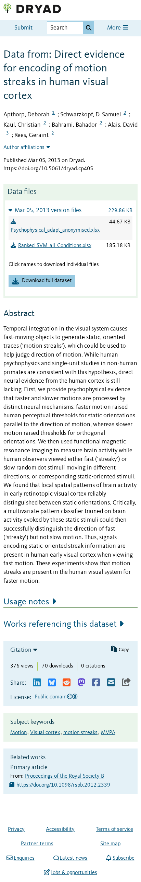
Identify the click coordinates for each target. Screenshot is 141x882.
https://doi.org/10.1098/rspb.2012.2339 (63, 785)
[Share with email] (111, 683)
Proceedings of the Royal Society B (64, 776)
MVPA (108, 732)
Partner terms (37, 844)
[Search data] (88, 27)
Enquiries (24, 858)
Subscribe (123, 858)
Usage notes (26, 601)
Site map (110, 844)
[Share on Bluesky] (52, 683)
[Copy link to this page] (126, 682)
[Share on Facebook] (96, 683)
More (114, 28)
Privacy (16, 829)
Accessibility (60, 829)
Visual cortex (45, 732)
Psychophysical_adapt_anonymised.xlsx (55, 230)
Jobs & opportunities (74, 872)
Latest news (73, 858)
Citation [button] (20, 650)
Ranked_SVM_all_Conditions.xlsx (54, 245)
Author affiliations (23, 147)
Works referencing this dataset (60, 624)
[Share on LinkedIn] (37, 683)
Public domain (50, 697)
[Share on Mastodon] (81, 683)
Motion (18, 732)
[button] (70, 210)
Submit (23, 28)
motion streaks (80, 732)
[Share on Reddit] (66, 683)
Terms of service (114, 829)
